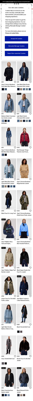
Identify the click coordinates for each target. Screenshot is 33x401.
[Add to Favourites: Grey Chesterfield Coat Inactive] (15, 356)
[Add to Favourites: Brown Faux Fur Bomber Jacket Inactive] (30, 356)
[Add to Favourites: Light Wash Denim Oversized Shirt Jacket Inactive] (30, 114)
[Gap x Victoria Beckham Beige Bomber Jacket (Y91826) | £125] (24, 168)
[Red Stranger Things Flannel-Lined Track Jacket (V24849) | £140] (24, 136)
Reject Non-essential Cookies (16, 53)
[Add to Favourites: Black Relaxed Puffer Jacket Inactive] (30, 388)
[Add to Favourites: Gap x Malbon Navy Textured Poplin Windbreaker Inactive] (15, 239)
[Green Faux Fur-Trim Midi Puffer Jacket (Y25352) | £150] (8, 285)
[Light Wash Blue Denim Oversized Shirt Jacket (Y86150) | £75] (8, 168)
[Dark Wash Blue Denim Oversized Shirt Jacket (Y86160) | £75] (24, 71)
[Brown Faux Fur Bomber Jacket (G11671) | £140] (24, 345)
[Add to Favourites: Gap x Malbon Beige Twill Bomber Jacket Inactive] (15, 268)
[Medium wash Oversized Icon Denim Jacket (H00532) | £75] (8, 103)
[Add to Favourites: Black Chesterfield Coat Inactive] (30, 325)
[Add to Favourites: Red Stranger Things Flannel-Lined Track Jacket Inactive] (30, 148)
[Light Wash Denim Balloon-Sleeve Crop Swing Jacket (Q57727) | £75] (8, 313)
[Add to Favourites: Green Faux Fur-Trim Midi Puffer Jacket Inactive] (15, 296)
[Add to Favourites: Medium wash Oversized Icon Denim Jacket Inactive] (15, 114)
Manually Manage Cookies (16, 46)
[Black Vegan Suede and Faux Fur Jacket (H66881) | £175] (24, 257)
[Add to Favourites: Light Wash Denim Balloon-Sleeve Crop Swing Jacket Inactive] (15, 325)
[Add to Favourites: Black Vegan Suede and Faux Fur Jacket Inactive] (30, 268)
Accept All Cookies (16, 38)
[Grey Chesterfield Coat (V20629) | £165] (8, 345)
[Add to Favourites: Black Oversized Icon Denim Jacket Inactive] (15, 388)
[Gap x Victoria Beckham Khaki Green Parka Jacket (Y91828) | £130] (24, 200)
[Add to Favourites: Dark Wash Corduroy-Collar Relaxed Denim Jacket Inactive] (30, 296)
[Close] (29, 8)
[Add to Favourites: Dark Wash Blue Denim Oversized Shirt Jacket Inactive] (30, 82)
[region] (16, 32)
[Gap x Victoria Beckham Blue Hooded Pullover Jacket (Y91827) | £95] (24, 228)
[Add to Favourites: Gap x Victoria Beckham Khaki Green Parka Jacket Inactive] (30, 211)
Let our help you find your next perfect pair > (16, 1)
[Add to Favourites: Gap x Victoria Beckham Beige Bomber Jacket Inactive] (30, 179)
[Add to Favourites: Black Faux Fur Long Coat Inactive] (15, 211)
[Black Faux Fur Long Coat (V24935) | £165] (8, 200)
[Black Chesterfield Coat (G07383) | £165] (24, 313)
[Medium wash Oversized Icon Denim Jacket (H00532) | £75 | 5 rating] (8, 123)
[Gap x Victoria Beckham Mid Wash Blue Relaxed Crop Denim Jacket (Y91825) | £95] (8, 136)
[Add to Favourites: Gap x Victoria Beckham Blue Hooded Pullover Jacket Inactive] (30, 239)
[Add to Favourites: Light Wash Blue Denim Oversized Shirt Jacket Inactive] (15, 179)
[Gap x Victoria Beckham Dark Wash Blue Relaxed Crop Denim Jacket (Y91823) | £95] (8, 71)
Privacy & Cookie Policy (12, 33)
